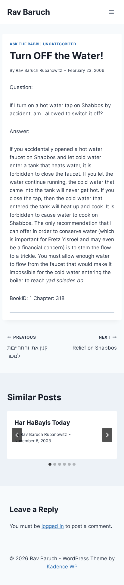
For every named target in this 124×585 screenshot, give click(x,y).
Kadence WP (62, 567)
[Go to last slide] (17, 435)
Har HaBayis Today (42, 422)
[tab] (49, 464)
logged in (53, 526)
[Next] (107, 435)
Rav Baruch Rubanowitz (39, 70)
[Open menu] (111, 12)
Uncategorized (59, 44)
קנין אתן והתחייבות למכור (27, 347)
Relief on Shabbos (95, 343)
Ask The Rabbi (24, 44)
